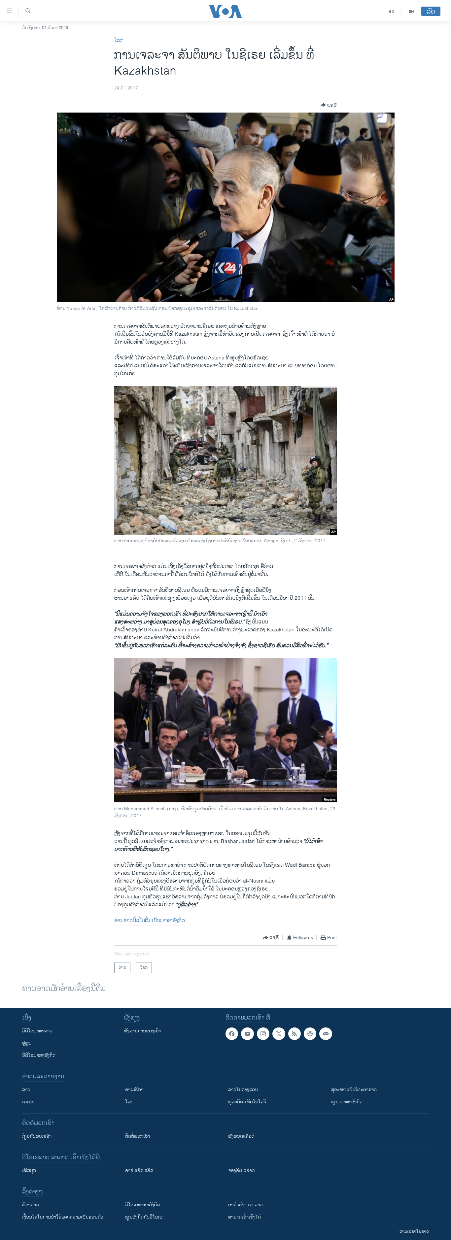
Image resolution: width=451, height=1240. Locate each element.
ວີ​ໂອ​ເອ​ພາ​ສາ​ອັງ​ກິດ (142, 1204)
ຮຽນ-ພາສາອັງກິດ (347, 1101)
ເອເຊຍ (28, 1101)
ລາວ (26, 1089)
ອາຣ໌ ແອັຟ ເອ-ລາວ (245, 1204)
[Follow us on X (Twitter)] (278, 1033)
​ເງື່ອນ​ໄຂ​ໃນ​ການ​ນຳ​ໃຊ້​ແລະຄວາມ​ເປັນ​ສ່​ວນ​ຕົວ (62, 1217)
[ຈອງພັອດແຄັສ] (325, 1033)
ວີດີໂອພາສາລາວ (37, 1030)
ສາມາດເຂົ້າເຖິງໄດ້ (244, 1217)
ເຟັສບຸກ (29, 1170)
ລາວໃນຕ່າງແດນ (243, 1089)
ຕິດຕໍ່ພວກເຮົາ (137, 1136)
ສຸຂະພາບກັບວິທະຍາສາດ (354, 1089)
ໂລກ (118, 40)
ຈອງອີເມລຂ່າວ (241, 1170)
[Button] (329, 105)
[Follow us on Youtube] (247, 1033)
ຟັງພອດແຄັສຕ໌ (241, 1136)
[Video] (411, 12)
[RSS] (294, 1033)
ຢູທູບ (26, 1043)
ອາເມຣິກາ (134, 1089)
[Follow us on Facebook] (232, 1033)
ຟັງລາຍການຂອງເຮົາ (142, 1030)
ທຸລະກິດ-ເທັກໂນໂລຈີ (247, 1101)
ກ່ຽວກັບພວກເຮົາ (37, 1136)
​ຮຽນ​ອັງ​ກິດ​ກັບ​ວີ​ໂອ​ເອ (143, 1217)
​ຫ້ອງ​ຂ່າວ (30, 1204)
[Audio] (391, 12)
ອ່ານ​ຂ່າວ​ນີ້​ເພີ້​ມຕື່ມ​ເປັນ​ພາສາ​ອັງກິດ (149, 920)
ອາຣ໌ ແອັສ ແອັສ (139, 1170)
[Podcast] (310, 1033)
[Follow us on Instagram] (263, 1033)
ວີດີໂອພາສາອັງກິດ (38, 1055)
